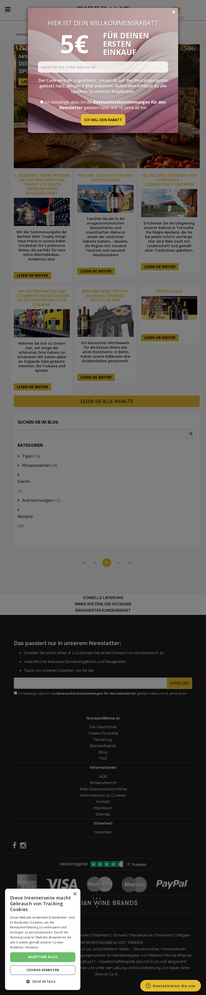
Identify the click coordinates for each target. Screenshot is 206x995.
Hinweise (31, 947)
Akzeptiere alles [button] (43, 957)
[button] (42, 981)
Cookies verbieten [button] (42, 970)
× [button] (75, 894)
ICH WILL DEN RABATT (103, 119)
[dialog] (42, 939)
